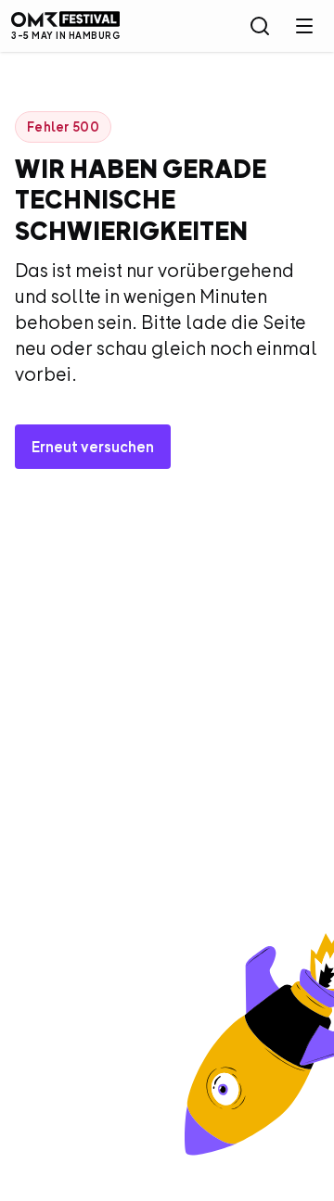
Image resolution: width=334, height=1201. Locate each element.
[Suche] (259, 25)
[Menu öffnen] (304, 25)
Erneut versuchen (93, 446)
